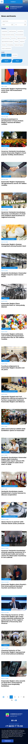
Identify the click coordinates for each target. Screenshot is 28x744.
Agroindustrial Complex (7, 41)
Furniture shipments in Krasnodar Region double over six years (13, 367)
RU (26, 1)
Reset (17, 60)
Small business (12, 31)
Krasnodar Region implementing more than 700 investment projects (13, 90)
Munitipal (15, 55)
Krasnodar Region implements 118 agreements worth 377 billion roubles (14, 183)
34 (12, 700)
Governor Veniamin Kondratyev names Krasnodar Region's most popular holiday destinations (13, 153)
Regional (9, 55)
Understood (8, 740)
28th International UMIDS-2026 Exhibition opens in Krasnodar (13, 429)
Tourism (4, 45)
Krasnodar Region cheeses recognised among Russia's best (13, 245)
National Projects (19, 45)
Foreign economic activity (8, 34)
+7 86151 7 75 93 (14, 726)
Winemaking (10, 45)
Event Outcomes (6, 38)
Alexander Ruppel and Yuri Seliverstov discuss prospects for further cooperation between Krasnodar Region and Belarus (14, 399)
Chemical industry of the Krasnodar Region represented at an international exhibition (13, 652)
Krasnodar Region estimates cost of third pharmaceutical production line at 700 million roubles (12, 336)
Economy (13, 38)
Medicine (22, 41)
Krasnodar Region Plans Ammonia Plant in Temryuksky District (13, 305)
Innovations (20, 31)
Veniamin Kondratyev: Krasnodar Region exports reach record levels (13, 274)
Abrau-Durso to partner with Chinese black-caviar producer (13, 522)
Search (6, 60)
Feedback (13, 1)
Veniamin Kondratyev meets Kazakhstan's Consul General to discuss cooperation (13, 493)
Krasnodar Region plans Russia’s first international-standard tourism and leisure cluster (13, 586)
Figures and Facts (21, 38)
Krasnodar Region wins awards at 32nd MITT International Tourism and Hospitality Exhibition (13, 683)
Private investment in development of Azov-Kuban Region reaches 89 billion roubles (12, 121)
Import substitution (6, 48)
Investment (4, 31)
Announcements (19, 34)
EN (24, 1)
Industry (16, 41)
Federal (3, 55)
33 (23, 697)
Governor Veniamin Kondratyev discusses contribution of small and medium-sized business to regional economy (13, 214)
